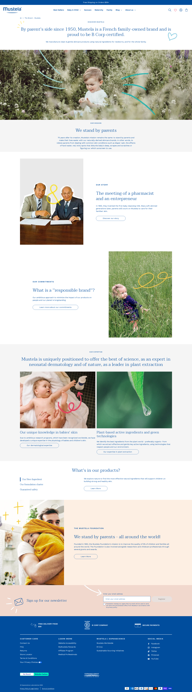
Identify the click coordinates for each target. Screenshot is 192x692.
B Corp (100, 647)
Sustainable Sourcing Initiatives (110, 651)
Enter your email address (113, 594)
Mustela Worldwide (105, 643)
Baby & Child (73, 10)
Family (109, 10)
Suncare (87, 10)
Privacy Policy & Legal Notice (29, 688)
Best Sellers (58, 10)
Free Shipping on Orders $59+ (96, 2)
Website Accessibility (67, 643)
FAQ (22, 647)
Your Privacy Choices (29, 662)
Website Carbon (41, 674)
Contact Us (25, 643)
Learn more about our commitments (55, 307)
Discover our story (111, 218)
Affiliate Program (65, 651)
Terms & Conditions (28, 658)
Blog (118, 10)
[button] (12, 10)
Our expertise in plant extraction (117, 452)
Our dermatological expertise (39, 445)
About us (129, 10)
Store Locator (26, 654)
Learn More (96, 488)
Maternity (99, 10)
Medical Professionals (67, 654)
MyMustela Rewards (67, 647)
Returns (23, 651)
